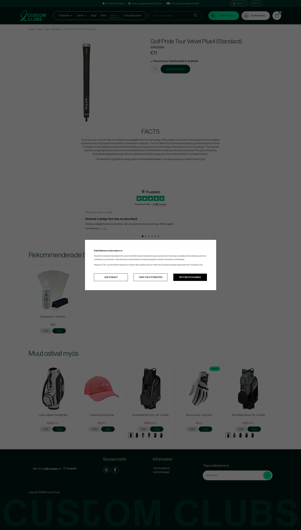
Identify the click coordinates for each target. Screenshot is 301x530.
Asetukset (111, 277)
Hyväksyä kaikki (190, 277)
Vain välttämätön (150, 277)
